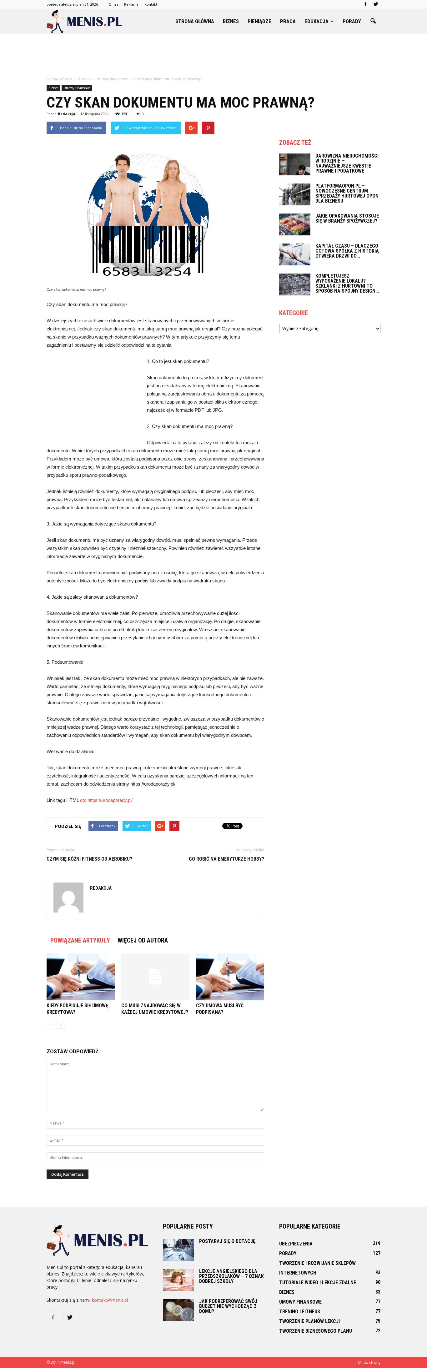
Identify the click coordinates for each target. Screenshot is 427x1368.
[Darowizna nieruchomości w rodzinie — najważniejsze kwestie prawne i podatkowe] (294, 164)
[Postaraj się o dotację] (178, 1250)
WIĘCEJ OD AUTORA (143, 940)
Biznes (231, 21)
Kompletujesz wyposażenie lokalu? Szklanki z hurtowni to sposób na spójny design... (347, 283)
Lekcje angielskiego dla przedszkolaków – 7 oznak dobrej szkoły (231, 1276)
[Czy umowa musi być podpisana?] (230, 976)
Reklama (131, 4)
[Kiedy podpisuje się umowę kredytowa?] (81, 976)
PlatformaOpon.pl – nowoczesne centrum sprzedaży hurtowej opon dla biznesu (347, 193)
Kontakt (150, 4)
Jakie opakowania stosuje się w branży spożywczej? (347, 218)
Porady (352, 21)
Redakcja (66, 113)
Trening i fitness (299, 1312)
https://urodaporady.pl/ (110, 800)
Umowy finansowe (76, 88)
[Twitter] (375, 4)
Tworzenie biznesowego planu (315, 1331)
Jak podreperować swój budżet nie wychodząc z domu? (228, 1306)
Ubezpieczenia (296, 1244)
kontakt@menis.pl (110, 1300)
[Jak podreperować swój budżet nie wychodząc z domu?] (178, 1310)
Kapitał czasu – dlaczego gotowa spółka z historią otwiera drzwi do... (347, 251)
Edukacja (316, 21)
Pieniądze (259, 21)
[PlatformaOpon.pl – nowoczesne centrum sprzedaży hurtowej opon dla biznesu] (294, 194)
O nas (113, 4)
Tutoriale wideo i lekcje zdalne (317, 1282)
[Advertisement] (213, 55)
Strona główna (194, 21)
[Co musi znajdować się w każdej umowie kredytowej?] (155, 976)
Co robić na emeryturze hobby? (226, 859)
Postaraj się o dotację (227, 1241)
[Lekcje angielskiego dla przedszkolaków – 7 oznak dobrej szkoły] (178, 1280)
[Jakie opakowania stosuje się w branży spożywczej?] (294, 224)
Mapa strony (369, 1362)
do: (84, 800)
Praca (288, 21)
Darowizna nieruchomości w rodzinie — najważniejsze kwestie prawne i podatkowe (347, 163)
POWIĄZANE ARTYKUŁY (80, 940)
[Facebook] (365, 4)
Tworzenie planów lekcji (309, 1321)
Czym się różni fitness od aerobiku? (89, 859)
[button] (372, 21)
